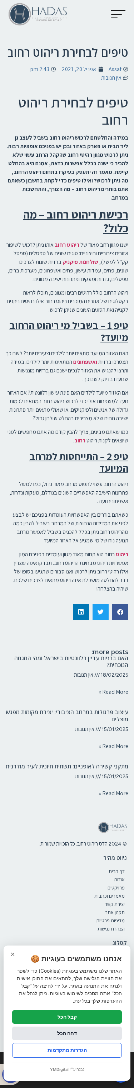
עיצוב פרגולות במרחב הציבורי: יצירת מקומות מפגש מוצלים (67, 715)
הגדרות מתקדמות (67, 1050)
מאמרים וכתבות (109, 896)
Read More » (113, 692)
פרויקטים (116, 887)
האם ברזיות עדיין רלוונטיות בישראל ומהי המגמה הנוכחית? (71, 661)
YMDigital (59, 1069)
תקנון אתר (115, 912)
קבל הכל (67, 1017)
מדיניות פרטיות (110, 920)
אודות (119, 879)
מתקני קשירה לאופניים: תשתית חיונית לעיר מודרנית (67, 766)
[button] (118, 14)
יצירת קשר (115, 904)
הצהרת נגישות (111, 929)
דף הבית (117, 871)
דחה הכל (67, 1033)
